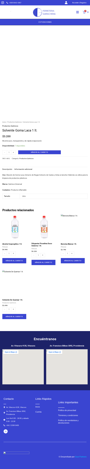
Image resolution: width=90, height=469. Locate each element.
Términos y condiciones (68, 415)
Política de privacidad (67, 410)
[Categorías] (77, 12)
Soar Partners (80, 457)
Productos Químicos (14, 122)
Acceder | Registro (79, 3)
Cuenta (38, 412)
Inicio (4, 122)
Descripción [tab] (7, 169)
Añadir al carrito (39, 152)
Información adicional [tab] (23, 169)
